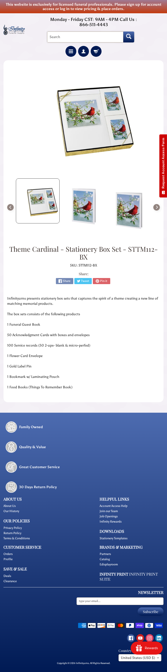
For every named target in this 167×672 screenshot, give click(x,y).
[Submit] (128, 37)
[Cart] (96, 51)
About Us (9, 506)
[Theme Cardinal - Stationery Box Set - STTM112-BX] (38, 200)
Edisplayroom (109, 564)
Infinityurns (82, 663)
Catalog (105, 559)
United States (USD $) (138, 658)
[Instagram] (150, 638)
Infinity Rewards (111, 521)
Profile (8, 559)
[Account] (83, 51)
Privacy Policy (12, 528)
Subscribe (150, 611)
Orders (8, 554)
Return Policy (12, 533)
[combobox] (85, 37)
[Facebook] (131, 638)
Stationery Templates (113, 538)
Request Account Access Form (163, 164)
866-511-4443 (93, 24)
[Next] (156, 207)
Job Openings (109, 516)
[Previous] (10, 207)
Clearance (10, 581)
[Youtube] (140, 638)
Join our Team (109, 511)
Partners (105, 554)
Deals (7, 576)
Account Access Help (113, 506)
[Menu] (70, 51)
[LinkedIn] (159, 638)
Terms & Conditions (16, 538)
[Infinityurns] (14, 29)
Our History (11, 511)
